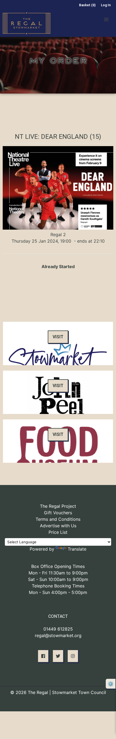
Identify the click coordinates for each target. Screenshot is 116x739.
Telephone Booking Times (58, 586)
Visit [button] (58, 336)
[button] (106, 19)
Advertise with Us (58, 525)
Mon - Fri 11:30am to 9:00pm (58, 573)
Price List (58, 532)
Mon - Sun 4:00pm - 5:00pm (58, 592)
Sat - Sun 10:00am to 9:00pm (58, 579)
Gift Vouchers (58, 512)
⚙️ (111, 684)
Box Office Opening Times (58, 566)
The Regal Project (58, 506)
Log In (106, 5)
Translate (77, 549)
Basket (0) (87, 5)
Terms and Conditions (58, 519)
